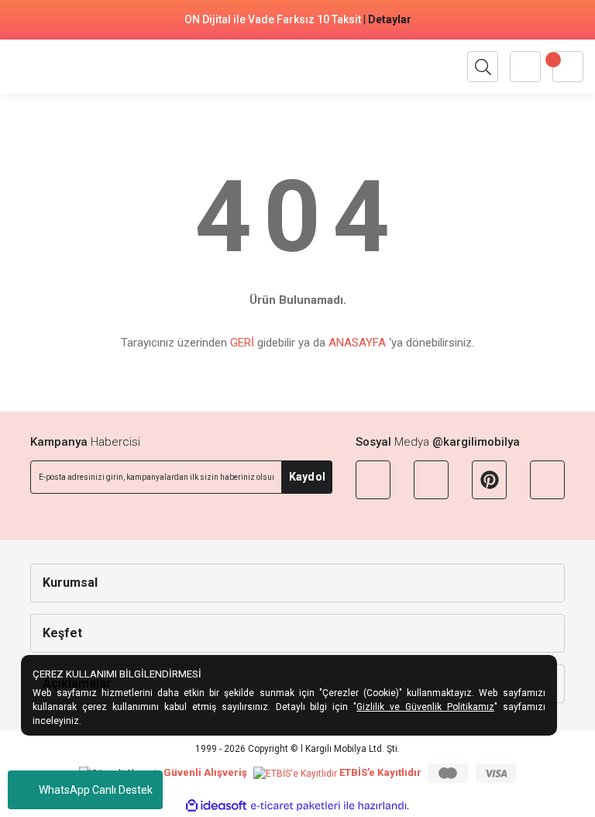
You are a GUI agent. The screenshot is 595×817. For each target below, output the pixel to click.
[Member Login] (525, 66)
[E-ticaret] (295, 806)
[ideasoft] (216, 805)
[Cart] (567, 66)
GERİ (242, 343)
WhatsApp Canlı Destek (96, 790)
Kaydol (307, 477)
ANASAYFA (357, 343)
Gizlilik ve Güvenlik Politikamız (425, 707)
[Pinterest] (489, 479)
